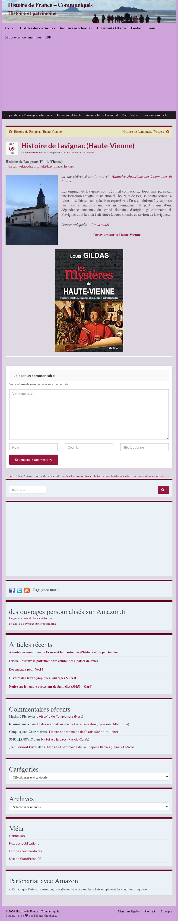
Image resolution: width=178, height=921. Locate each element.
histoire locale (86, 152)
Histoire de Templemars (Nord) (61, 716)
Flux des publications (24, 843)
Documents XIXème (111, 28)
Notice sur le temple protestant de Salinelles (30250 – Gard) (50, 686)
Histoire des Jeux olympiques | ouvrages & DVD (42, 677)
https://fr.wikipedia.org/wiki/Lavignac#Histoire (40, 166)
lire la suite (100, 224)
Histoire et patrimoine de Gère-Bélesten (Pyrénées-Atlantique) (83, 724)
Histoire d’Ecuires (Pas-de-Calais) (65, 739)
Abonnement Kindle (69, 115)
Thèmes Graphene (45, 915)
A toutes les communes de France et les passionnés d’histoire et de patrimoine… (65, 652)
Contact (137, 28)
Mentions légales (129, 911)
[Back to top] (167, 910)
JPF (48, 37)
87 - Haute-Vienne (69, 152)
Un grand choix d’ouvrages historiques (28, 115)
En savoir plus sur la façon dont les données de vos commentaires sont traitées (119, 476)
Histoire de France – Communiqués (50, 4)
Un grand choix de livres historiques (31, 618)
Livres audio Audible (155, 115)
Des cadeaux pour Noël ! (26, 669)
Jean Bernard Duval (23, 746)
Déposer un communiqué (22, 37)
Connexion (17, 836)
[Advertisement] (89, 76)
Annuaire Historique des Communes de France (116, 178)
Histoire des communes (37, 28)
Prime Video (130, 115)
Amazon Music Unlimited (102, 115)
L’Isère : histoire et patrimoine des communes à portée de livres (53, 660)
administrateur (33, 152)
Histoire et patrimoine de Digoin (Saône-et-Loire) (83, 732)
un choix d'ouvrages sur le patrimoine (32, 623)
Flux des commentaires (25, 851)
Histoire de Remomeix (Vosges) (143, 131)
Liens (152, 28)
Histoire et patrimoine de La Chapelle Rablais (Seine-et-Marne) (91, 747)
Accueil (9, 28)
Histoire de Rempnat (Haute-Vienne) (38, 131)
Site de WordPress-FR (25, 859)
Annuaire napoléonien (76, 28)
